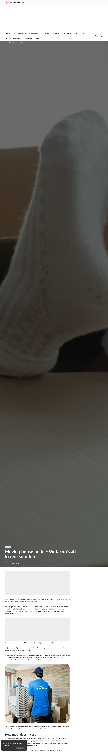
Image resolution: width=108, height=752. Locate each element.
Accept (20, 748)
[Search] (100, 36)
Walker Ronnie (8, 561)
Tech (8, 547)
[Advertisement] (54, 18)
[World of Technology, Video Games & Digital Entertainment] (15, 2)
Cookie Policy (6, 745)
